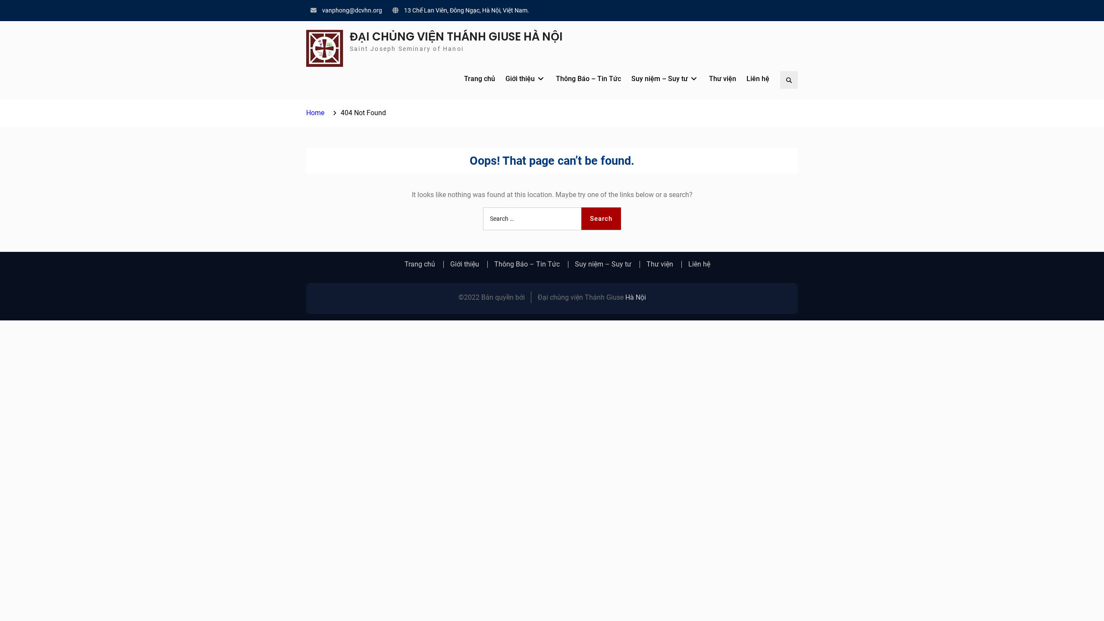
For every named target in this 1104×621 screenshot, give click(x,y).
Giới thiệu (520, 79)
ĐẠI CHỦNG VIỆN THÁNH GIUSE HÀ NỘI (456, 36)
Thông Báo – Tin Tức (588, 79)
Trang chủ (479, 79)
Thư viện (722, 79)
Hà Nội (635, 297)
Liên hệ (757, 79)
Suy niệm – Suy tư (659, 79)
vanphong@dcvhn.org (352, 10)
